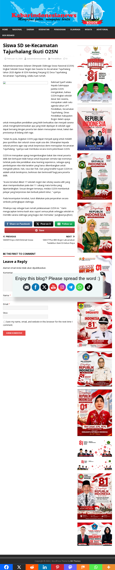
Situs (5, 312)
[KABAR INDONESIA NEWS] (57, 24)
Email (6, 304)
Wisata (88, 29)
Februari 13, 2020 (14, 58)
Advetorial (102, 29)
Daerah (30, 29)
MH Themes (75, 561)
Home (5, 29)
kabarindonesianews (36, 58)
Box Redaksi (8, 35)
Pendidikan (60, 29)
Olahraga (75, 29)
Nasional (17, 29)
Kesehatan (44, 29)
